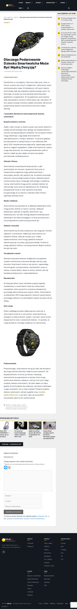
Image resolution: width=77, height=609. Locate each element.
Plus (62, 553)
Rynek (62, 2)
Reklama (30, 595)
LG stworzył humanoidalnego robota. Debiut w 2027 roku (20, 433)
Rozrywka (47, 579)
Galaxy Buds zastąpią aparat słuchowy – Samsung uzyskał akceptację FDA (49, 434)
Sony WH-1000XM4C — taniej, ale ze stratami (4, 433)
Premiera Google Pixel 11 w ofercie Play (68, 19)
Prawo (29, 588)
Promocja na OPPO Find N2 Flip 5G (16, 407)
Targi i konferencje (33, 582)
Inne (20, 8)
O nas (40, 603)
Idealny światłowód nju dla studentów (68, 56)
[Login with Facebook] (5, 467)
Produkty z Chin (49, 566)
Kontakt (46, 603)
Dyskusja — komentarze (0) (11, 444)
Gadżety (16, 17)
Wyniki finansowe (32, 579)
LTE (62, 559)
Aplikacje (47, 582)
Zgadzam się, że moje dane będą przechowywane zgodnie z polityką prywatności (25, 464)
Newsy (28, 2)
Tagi (66, 603)
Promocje (30, 543)
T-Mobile (63, 549)
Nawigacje (47, 556)
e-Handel (30, 592)
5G (62, 556)
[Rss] (3, 552)
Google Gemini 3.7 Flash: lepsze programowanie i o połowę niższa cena (67, 26)
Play (62, 546)
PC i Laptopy (48, 559)
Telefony (46, 546)
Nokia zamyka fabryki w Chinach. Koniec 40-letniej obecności (69, 62)
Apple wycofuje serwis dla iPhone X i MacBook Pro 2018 (35, 433)
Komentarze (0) (8, 457)
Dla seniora (47, 553)
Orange (63, 543)
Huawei (14, 405)
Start (21, 2)
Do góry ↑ (5, 606)
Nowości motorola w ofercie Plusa (16, 409)
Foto (45, 585)
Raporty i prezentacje (34, 576)
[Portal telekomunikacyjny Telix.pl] (9, 540)
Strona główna (8, 17)
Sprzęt (38, 2)
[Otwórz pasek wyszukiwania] (69, 8)
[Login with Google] (9, 467)
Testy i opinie (48, 543)
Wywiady (30, 585)
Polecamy (30, 546)
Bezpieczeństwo (49, 576)
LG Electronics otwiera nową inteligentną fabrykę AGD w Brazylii (68, 49)
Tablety (46, 549)
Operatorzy (50, 2)
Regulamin (60, 603)
